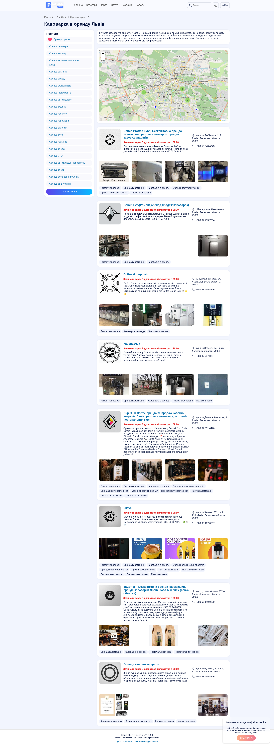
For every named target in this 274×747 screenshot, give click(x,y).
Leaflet (224, 120)
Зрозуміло (246, 738)
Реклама (127, 5)
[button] (182, 89)
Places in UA (51, 17)
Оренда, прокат (78, 17)
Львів (64, 17)
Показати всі (69, 191)
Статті (114, 5)
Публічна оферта (124, 741)
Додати (140, 5)
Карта (103, 5)
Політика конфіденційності (146, 741)
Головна (78, 5)
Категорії (91, 5)
